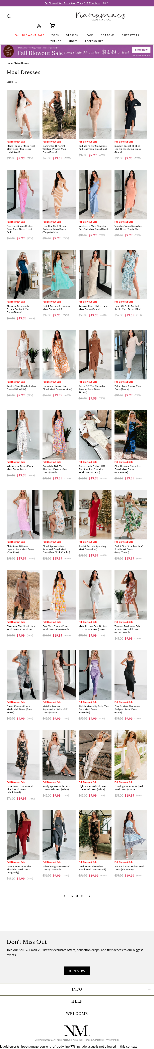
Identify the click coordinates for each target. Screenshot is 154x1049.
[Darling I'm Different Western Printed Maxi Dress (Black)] (59, 114)
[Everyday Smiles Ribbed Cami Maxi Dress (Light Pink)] (23, 194)
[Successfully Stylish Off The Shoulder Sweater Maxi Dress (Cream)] (95, 434)
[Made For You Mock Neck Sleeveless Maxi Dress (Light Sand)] (23, 114)
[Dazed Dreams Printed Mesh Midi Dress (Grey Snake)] (23, 675)
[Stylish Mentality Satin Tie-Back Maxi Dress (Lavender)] (95, 675)
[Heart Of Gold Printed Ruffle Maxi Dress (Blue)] (130, 274)
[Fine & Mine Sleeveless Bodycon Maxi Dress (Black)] (130, 675)
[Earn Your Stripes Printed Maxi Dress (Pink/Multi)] (59, 595)
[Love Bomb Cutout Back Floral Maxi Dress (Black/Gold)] (23, 755)
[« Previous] (65, 895)
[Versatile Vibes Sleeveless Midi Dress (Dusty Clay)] (130, 194)
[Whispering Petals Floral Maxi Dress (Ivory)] (23, 434)
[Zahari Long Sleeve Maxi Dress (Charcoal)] (59, 835)
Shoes (73, 41)
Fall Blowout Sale (30, 35)
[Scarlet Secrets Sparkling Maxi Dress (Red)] (95, 514)
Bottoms (108, 35)
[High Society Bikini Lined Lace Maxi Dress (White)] (95, 755)
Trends (56, 41)
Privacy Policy (112, 1040)
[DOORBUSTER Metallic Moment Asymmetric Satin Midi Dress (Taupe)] (59, 675)
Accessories (94, 41)
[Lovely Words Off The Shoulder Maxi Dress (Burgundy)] (23, 835)
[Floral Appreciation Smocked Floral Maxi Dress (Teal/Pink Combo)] (59, 514)
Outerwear (130, 35)
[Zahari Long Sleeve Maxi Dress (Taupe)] (130, 354)
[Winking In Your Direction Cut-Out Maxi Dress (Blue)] (95, 194)
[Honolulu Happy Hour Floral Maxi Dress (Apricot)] (59, 354)
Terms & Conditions (94, 1040)
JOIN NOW (76, 971)
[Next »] (89, 895)
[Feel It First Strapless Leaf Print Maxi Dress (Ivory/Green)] (130, 514)
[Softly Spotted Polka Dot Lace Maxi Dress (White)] (59, 755)
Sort (10, 82)
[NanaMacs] (101, 16)
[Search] (9, 16)
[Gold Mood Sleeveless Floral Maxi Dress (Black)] (95, 835)
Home (10, 63)
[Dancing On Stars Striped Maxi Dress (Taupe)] (130, 755)
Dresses (72, 35)
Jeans (89, 35)
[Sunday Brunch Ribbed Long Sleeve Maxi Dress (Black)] (130, 114)
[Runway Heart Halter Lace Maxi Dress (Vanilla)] (95, 274)
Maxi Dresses (22, 63)
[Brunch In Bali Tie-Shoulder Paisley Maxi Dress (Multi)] (59, 434)
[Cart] (51, 25)
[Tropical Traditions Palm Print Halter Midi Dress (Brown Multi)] (130, 595)
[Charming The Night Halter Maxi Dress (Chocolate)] (23, 595)
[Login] (40, 25)
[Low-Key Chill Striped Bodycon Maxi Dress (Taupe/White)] (59, 194)
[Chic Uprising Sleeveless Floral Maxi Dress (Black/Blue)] (130, 434)
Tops (55, 35)
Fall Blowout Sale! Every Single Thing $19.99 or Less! (72, 3)
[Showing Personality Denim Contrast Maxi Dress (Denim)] (23, 274)
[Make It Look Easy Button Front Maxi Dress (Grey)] (95, 595)
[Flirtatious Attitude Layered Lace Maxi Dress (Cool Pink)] (23, 514)
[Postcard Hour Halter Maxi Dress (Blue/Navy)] (130, 835)
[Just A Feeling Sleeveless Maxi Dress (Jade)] (59, 274)
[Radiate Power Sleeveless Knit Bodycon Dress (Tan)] (95, 114)
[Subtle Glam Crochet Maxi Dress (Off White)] (23, 354)
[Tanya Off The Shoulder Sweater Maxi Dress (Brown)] (95, 354)
